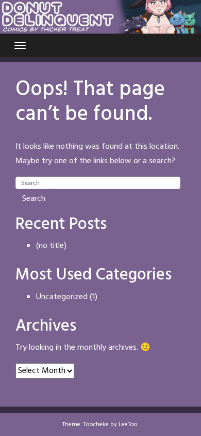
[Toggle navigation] (20, 45)
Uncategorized (62, 297)
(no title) (51, 246)
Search (33, 199)
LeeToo (128, 424)
